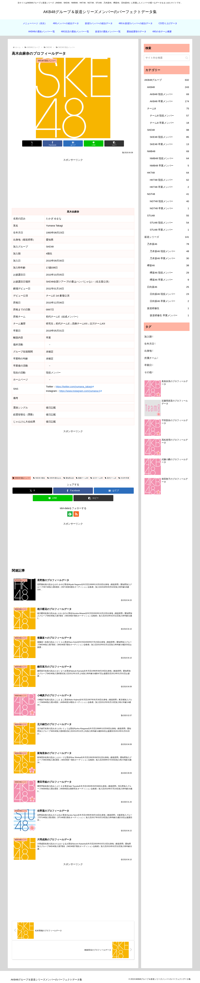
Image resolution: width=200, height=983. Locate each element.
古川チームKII (98, 478)
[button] (114, 143)
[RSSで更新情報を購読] (76, 514)
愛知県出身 (70, 478)
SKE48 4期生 (40, 478)
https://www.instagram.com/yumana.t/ (79, 391)
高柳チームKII (83, 478)
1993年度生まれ (55, 478)
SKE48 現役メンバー (22, 478)
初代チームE (111, 478)
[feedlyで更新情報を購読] (70, 514)
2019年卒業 (124, 478)
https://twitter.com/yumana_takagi (74, 386)
